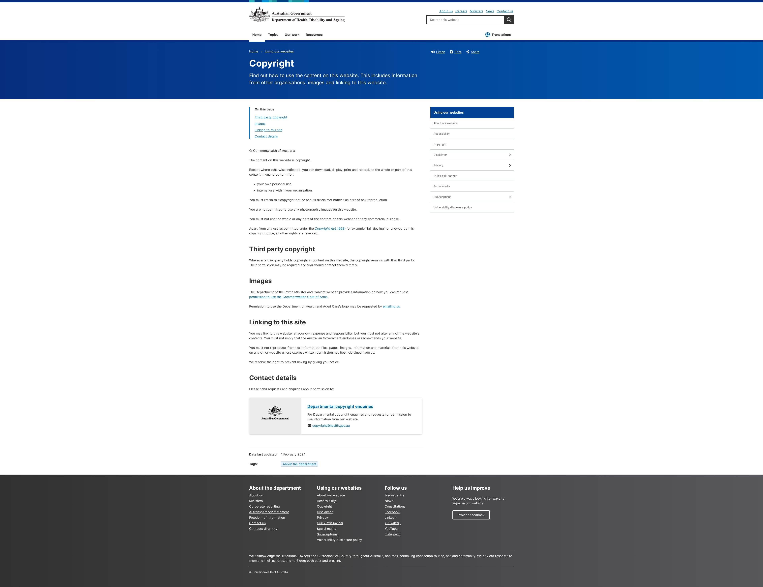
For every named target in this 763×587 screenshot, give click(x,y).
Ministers (476, 11)
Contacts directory (263, 529)
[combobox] (465, 19)
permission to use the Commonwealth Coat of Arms (288, 297)
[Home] (297, 14)
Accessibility (442, 133)
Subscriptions (442, 196)
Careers (461, 11)
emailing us (391, 306)
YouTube (391, 529)
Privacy (438, 165)
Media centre (394, 495)
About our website (445, 123)
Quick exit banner (445, 175)
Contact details (266, 136)
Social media (442, 186)
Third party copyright (271, 117)
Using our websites (279, 51)
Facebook (392, 512)
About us (446, 11)
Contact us (505, 11)
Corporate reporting (264, 506)
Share (475, 52)
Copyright (440, 144)
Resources (314, 35)
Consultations (395, 506)
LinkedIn (391, 517)
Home (257, 35)
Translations (501, 35)
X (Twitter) (393, 523)
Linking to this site (268, 130)
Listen (440, 52)
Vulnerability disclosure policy (453, 207)
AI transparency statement (269, 512)
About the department (299, 464)
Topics (273, 35)
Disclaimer (440, 154)
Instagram (392, 534)
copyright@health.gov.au (331, 425)
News (490, 11)
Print (457, 52)
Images (260, 124)
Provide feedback (471, 515)
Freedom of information (267, 517)
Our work (292, 35)
